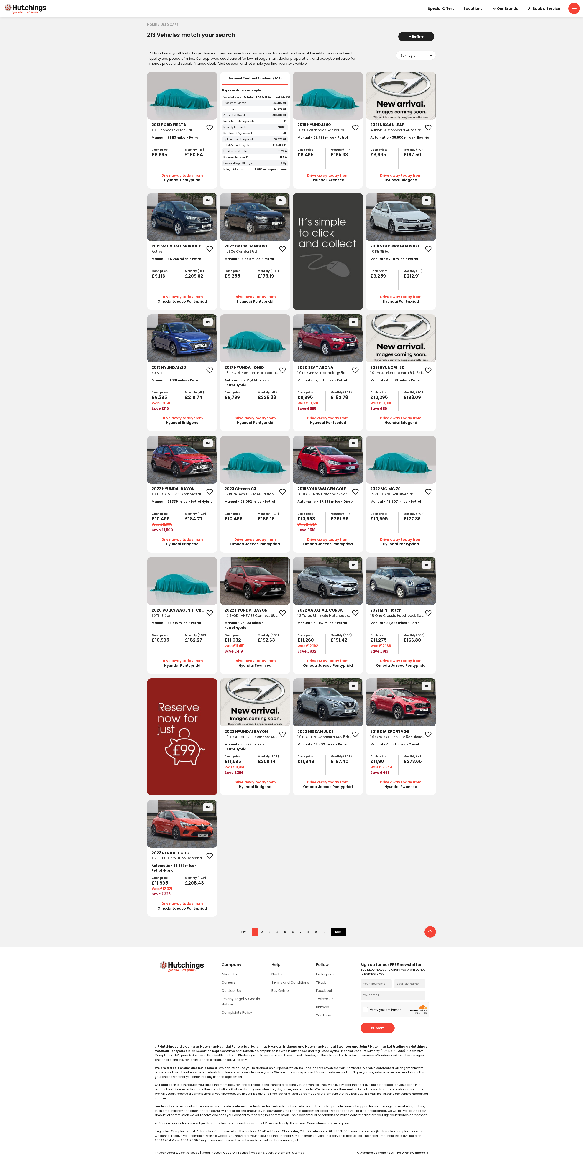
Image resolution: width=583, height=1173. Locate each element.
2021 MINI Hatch (385, 610)
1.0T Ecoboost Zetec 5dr (172, 130)
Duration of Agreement (237, 133)
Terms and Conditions (290, 982)
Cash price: (160, 149)
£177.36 (412, 518)
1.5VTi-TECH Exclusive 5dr (391, 494)
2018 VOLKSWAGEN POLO (394, 246)
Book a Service (546, 8)
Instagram (325, 974)
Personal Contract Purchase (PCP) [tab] (255, 78)
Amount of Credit (234, 115)
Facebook (324, 990)
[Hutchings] (25, 9)
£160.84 (194, 154)
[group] (182, 96)
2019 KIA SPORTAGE (389, 731)
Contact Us (231, 990)
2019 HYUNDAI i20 (169, 367)
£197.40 (339, 761)
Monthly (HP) (194, 149)
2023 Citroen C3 (240, 489)
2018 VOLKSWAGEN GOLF (321, 489)
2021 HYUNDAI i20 (387, 367)
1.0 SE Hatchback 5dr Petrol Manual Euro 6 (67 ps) (320, 133)
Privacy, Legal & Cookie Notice (177, 1152)
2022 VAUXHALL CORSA (320, 610)
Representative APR (235, 157)
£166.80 (412, 640)
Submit (377, 1028)
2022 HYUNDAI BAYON (173, 489)
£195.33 (339, 154)
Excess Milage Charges (238, 163)
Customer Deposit (234, 103)
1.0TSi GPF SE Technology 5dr (322, 372)
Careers (228, 982)
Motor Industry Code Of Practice (225, 1152)
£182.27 (193, 640)
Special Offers (441, 8)
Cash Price (230, 109)
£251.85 (339, 518)
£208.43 (194, 883)
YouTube (323, 1015)
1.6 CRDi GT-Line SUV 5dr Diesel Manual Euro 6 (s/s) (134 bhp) (396, 739)
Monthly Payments (235, 127)
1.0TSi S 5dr (161, 615)
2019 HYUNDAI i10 (314, 125)
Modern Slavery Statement (271, 1152)
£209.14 (267, 761)
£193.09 (412, 397)
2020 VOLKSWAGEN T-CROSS (181, 610)
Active (157, 251)
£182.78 (339, 397)
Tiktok (321, 982)
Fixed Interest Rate (235, 151)
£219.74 (193, 397)
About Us (229, 974)
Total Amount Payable (237, 145)
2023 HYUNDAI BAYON (246, 731)
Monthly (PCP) (414, 149)
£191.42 (339, 640)
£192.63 (266, 640)
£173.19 (266, 276)
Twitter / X (325, 998)
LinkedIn (322, 1007)
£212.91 (412, 276)
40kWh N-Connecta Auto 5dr (395, 130)
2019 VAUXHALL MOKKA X (176, 246)
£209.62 (194, 276)
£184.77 (194, 518)
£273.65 (413, 761)
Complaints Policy (237, 1012)
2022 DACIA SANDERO (246, 246)
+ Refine (416, 36)
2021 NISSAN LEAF (387, 125)
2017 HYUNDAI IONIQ (244, 367)
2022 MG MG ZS (385, 489)
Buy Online (280, 990)
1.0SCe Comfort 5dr (241, 251)
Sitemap (298, 1152)
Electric (277, 974)
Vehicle (228, 97)
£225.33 (267, 397)
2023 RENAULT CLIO (170, 853)
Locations (473, 8)
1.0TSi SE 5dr (380, 251)
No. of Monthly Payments (238, 121)
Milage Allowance (234, 169)
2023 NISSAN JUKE (315, 731)
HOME (152, 24)
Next (338, 932)
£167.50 (412, 154)
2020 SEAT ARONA (315, 367)
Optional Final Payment (238, 139)
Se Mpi (157, 372)
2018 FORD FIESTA (169, 125)
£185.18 (266, 518)
